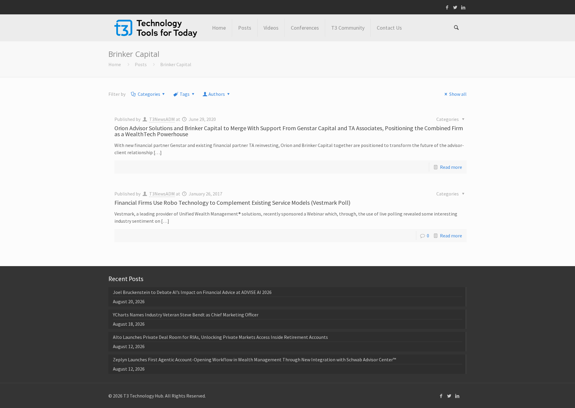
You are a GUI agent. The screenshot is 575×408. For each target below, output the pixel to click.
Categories (149, 94)
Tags (185, 94)
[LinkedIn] (463, 7)
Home (114, 64)
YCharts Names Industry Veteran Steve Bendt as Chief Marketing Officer (185, 315)
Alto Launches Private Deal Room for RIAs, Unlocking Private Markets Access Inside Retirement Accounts (220, 337)
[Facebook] (447, 7)
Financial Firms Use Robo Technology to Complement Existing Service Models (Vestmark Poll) (232, 202)
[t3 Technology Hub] (155, 27)
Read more (451, 167)
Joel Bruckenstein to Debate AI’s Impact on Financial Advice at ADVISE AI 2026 (192, 292)
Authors (216, 94)
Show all (457, 94)
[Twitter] (455, 7)
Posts (141, 64)
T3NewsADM (162, 119)
